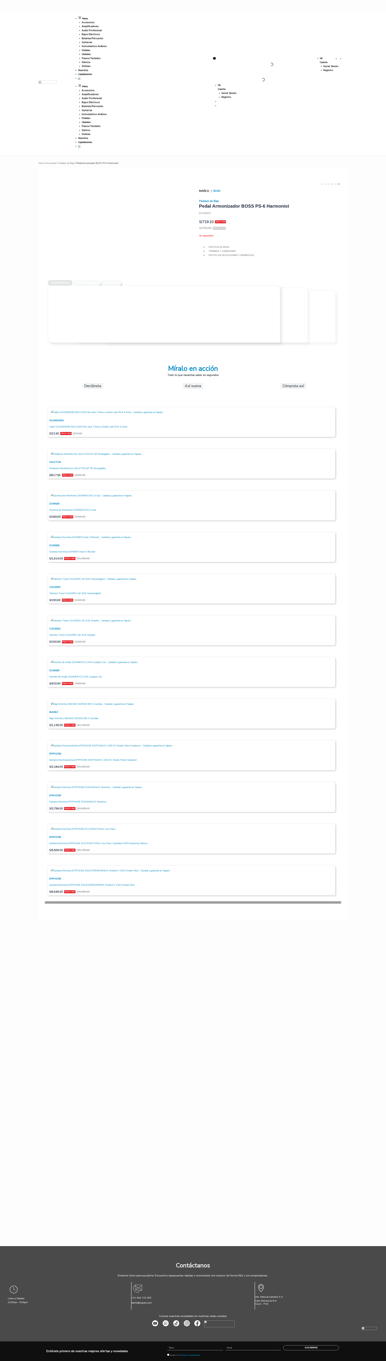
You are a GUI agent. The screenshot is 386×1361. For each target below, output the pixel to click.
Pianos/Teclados (91, 58)
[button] (193, 901)
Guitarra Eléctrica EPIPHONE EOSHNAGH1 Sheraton (77, 801)
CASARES (55, 587)
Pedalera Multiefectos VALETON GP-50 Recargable (77, 468)
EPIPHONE (55, 753)
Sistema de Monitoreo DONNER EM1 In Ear (72, 510)
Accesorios (88, 22)
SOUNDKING (56, 420)
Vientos (86, 62)
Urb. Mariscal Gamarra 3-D (269, 1297)
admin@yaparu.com (141, 1302)
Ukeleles (86, 54)
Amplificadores (90, 26)
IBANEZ (53, 712)
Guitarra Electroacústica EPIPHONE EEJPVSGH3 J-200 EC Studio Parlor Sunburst (93, 760)
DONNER (54, 503)
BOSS (216, 191)
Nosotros (83, 70)
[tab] (60, 282)
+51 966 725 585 (141, 1297)
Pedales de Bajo (66, 163)
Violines (86, 66)
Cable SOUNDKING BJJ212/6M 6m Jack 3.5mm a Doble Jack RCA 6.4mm (88, 426)
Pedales (86, 50)
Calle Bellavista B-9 (266, 1300)
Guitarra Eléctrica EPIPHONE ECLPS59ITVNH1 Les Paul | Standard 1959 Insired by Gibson (98, 843)
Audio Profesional (92, 30)
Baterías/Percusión (92, 38)
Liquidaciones (85, 74)
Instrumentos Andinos (94, 46)
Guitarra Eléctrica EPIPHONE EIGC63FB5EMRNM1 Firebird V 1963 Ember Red (91, 885)
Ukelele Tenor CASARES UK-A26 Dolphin (72, 635)
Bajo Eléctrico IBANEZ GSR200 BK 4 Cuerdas (73, 718)
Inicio (41, 163)
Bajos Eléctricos (91, 34)
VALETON (55, 462)
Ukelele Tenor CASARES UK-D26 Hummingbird (75, 593)
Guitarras (87, 42)
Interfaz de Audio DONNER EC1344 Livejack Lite (75, 676)
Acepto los (185, 1355)
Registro (328, 70)
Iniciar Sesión (330, 66)
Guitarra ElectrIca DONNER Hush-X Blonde (72, 551)
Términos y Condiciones (190, 1355)
